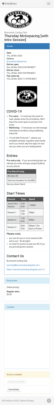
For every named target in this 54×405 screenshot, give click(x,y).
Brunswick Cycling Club (15, 32)
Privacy (30, 401)
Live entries (13, 389)
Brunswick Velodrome (16, 61)
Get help (49, 401)
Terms (23, 401)
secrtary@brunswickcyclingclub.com (23, 265)
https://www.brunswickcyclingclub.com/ (25, 269)
